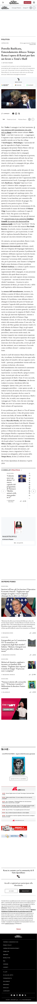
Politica (5, 39)
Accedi (11, 891)
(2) (35, 654)
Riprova (18, 929)
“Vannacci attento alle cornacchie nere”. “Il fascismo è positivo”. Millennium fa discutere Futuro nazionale (13, 685)
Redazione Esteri (7, 633)
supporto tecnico (9, 923)
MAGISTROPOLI (9, 536)
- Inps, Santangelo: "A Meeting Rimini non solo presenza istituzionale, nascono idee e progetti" (16, 802)
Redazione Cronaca (8, 674)
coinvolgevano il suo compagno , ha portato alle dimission (17, 221)
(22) (35, 674)
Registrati (25, 891)
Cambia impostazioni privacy (11, 948)
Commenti (6, 113)
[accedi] (34, 2)
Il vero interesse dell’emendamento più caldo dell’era (18, 129)
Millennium (5, 692)
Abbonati (27, 2)
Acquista (18, 543)
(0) (25, 501)
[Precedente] (3, 491)
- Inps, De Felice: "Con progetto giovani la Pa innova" (16, 809)
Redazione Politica (11, 501)
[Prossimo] (34, 491)
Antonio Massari (7, 62)
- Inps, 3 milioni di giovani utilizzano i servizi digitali (15, 812)
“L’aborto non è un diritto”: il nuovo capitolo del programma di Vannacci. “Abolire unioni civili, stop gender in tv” (11, 487)
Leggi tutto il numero (18, 779)
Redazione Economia (8, 655)
